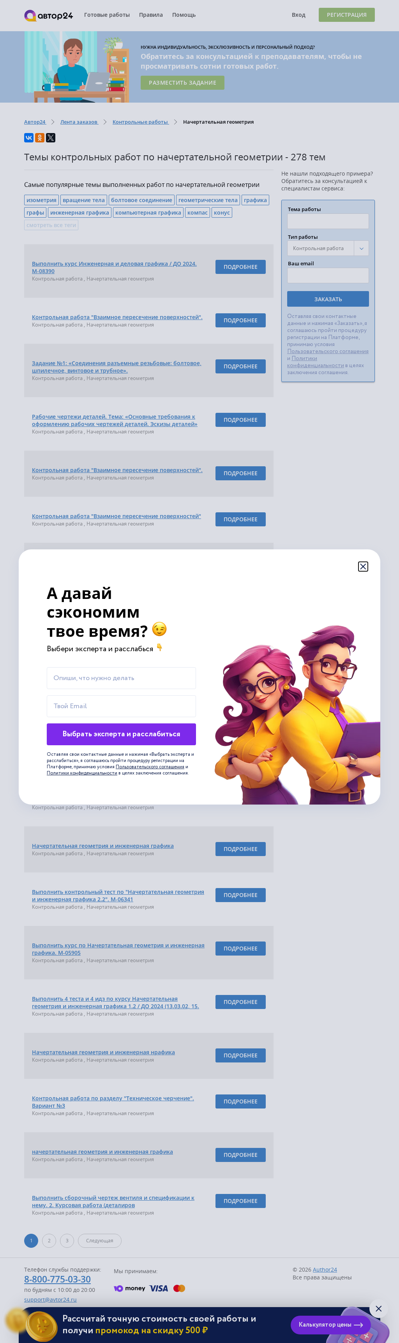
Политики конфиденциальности (82, 773)
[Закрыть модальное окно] (363, 566)
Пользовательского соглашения (150, 767)
